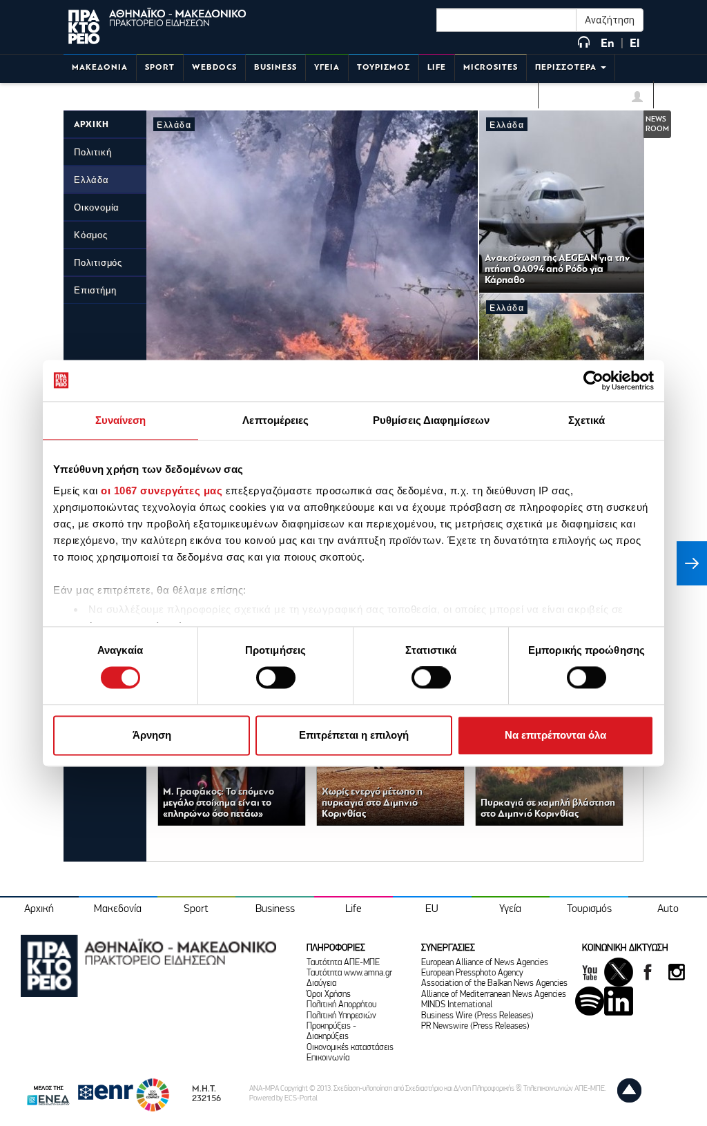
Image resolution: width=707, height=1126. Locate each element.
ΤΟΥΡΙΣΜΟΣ (383, 67)
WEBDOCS (214, 67)
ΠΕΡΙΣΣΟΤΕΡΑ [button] (567, 67)
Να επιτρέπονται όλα (555, 735)
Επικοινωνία (328, 1058)
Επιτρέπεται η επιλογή (354, 735)
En (607, 43)
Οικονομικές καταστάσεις (350, 1047)
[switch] (276, 678)
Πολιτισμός (98, 263)
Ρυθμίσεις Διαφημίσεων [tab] (431, 420)
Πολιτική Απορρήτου (341, 1004)
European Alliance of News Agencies (484, 962)
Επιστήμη (95, 290)
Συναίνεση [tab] (120, 420)
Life (353, 909)
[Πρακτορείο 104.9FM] (584, 43)
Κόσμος (91, 235)
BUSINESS (275, 67)
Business (275, 909)
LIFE (436, 67)
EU (431, 909)
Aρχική (39, 909)
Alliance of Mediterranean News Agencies (493, 994)
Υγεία (510, 909)
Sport (196, 909)
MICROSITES (490, 67)
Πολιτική (92, 152)
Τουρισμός (589, 909)
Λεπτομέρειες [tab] (275, 420)
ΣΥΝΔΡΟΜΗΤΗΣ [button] (590, 98)
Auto (668, 909)
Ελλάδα (91, 180)
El (634, 43)
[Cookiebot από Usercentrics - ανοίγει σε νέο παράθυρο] (593, 380)
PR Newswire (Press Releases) (475, 1026)
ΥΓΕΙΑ (327, 67)
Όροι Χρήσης (329, 994)
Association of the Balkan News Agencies (494, 983)
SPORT (160, 67)
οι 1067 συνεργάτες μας (161, 490)
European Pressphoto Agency (472, 973)
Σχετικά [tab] (587, 420)
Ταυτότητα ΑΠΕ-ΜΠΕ (343, 962)
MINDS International (456, 1004)
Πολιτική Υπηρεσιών (341, 1015)
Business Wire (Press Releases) (477, 1015)
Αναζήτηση (610, 20)
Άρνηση (152, 735)
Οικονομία (96, 207)
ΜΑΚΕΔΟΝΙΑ (100, 67)
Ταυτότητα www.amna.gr (349, 973)
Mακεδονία (118, 909)
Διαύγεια (321, 983)
